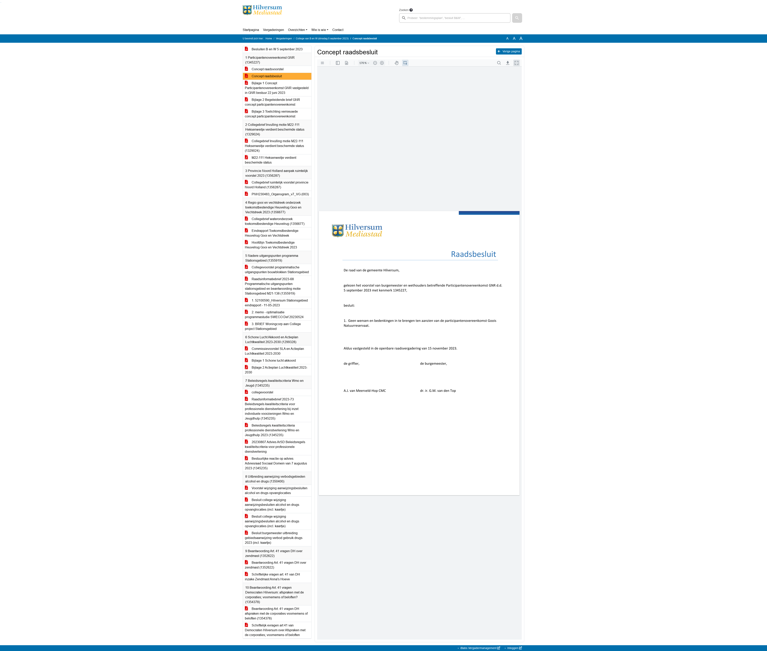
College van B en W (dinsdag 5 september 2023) (322, 38)
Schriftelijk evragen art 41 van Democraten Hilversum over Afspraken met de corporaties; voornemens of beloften (275, 630)
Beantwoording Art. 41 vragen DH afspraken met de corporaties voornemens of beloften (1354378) (276, 613)
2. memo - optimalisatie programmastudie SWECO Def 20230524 (274, 315)
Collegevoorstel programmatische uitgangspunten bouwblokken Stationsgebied (277, 270)
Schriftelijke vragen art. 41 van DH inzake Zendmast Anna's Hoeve (272, 577)
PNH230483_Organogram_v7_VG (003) (280, 194)
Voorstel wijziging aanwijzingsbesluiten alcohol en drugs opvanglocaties (276, 490)
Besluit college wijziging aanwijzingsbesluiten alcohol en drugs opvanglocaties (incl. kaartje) (272, 504)
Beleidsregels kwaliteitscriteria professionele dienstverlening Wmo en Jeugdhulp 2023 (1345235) (272, 430)
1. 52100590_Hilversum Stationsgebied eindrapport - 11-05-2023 (276, 303)
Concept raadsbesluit (266, 76)
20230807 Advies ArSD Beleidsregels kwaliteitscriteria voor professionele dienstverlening (275, 446)
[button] (517, 18)
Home (268, 38)
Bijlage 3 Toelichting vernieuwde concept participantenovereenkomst (271, 114)
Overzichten (296, 30)
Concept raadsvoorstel (267, 69)
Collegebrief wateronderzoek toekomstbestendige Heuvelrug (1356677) (274, 221)
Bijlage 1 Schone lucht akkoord (273, 360)
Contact (337, 30)
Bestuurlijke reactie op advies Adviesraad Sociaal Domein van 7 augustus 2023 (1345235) (276, 463)
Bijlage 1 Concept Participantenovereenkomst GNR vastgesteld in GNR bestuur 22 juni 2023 (277, 87)
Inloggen (513, 648)
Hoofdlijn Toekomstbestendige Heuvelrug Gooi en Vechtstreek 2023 (271, 245)
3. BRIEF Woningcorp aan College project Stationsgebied (273, 326)
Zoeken (404, 10)
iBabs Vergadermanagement (478, 648)
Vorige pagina (511, 51)
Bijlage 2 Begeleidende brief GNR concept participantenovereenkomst (272, 102)
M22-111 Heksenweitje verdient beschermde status (270, 160)
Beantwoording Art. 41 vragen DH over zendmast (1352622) (275, 565)
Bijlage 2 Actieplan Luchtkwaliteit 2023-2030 (276, 370)
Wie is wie (318, 30)
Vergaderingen (273, 30)
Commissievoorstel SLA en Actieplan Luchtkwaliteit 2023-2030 (274, 351)
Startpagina (251, 30)
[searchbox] (455, 18)
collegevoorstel (262, 392)
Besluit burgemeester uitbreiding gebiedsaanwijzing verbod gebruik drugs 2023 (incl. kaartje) (273, 537)
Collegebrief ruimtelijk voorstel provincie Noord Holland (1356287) (276, 185)
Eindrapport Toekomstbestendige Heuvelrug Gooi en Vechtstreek (271, 233)
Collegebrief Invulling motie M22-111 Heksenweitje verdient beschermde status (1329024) (274, 145)
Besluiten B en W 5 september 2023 (277, 49)
